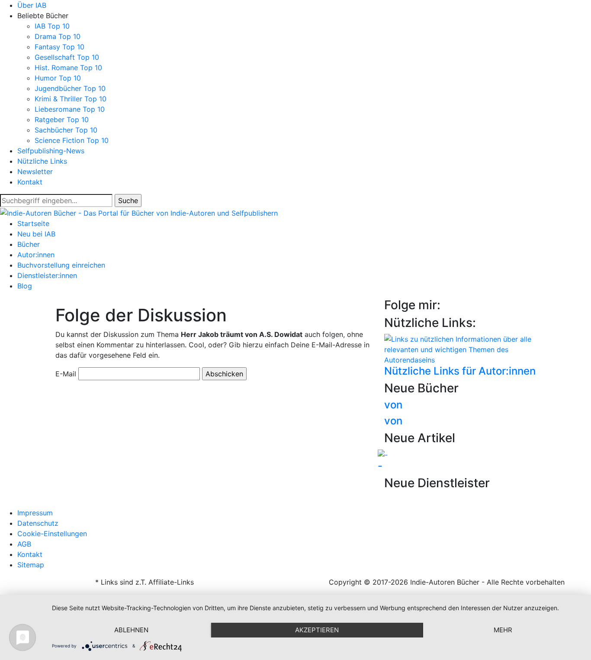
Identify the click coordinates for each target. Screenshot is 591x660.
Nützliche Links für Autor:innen (460, 371)
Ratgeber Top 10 (62, 119)
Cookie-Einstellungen (52, 533)
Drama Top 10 (57, 36)
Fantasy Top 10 (59, 46)
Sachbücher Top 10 (66, 130)
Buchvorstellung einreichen (61, 265)
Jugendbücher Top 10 (70, 88)
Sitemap (30, 564)
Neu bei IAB (36, 234)
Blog (24, 285)
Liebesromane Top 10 (70, 109)
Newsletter (35, 171)
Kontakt (29, 182)
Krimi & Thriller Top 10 (70, 98)
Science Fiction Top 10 (72, 140)
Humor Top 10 (58, 78)
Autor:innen (36, 254)
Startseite (33, 223)
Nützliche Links (42, 161)
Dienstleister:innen (47, 275)
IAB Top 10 (52, 26)
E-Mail (65, 373)
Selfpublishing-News (50, 150)
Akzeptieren (317, 630)
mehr (503, 630)
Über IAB (31, 5)
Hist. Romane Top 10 (68, 67)
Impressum (35, 512)
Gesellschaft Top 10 (67, 57)
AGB (24, 544)
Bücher (28, 244)
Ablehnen (131, 630)
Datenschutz (37, 523)
